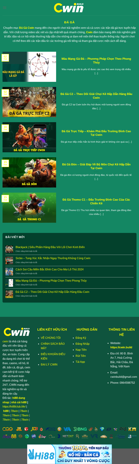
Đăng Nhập (83, 343)
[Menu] (5, 7)
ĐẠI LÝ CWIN (49, 364)
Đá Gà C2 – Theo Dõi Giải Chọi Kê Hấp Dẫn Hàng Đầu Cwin (96, 95)
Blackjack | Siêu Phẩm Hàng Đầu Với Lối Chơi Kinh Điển (50, 247)
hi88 (6, 411)
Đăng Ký (81, 337)
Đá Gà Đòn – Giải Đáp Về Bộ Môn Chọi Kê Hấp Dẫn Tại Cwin (96, 166)
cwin (5, 341)
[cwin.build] (69, 7)
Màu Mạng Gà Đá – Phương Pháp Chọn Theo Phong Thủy (96, 60)
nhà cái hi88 (19, 402)
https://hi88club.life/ (14, 406)
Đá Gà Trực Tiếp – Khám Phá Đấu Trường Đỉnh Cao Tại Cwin (96, 133)
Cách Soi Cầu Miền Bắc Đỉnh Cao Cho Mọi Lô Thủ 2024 (50, 269)
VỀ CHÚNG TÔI (51, 337)
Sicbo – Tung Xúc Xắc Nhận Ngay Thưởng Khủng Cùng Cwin (53, 258)
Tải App (80, 361)
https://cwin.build (121, 347)
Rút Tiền (81, 355)
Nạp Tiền (81, 349)
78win (14, 411)
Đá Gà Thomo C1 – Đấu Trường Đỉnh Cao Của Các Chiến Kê (96, 201)
